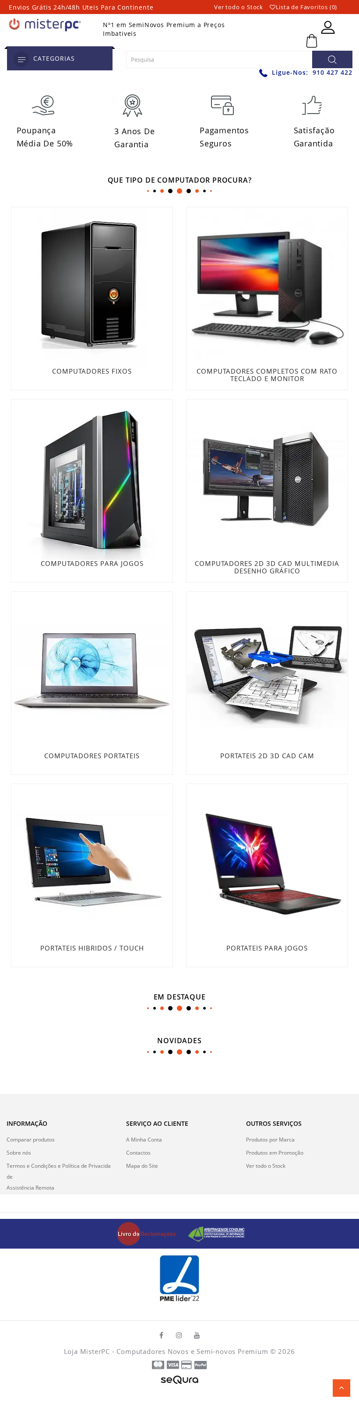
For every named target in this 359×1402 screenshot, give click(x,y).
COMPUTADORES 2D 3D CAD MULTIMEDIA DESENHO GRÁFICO (267, 567)
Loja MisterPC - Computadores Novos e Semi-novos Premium (166, 1351)
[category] (21, 59)
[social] (161, 1335)
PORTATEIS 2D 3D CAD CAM (267, 755)
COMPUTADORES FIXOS (92, 371)
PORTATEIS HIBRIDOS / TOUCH (92, 948)
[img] (149, 1233)
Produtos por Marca (270, 1139)
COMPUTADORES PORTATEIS (92, 755)
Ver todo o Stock (238, 7)
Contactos (138, 1152)
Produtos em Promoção (274, 1152)
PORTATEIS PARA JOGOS (267, 948)
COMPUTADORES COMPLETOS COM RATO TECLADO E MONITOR (267, 375)
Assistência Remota (30, 1187)
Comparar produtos (31, 1139)
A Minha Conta (144, 1139)
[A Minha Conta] (328, 27)
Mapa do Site (142, 1165)
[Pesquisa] (332, 59)
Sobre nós (19, 1152)
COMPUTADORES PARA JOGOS (92, 563)
